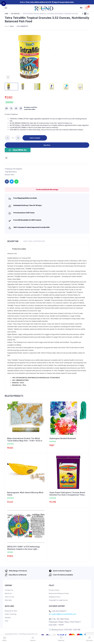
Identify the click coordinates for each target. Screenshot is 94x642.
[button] (8, 77)
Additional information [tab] (34, 241)
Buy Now (47, 145)
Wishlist (8, 617)
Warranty (8, 600)
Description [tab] (12, 241)
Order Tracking (10, 614)
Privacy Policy (54, 590)
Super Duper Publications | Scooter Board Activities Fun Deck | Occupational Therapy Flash (68, 493)
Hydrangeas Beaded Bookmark (62, 438)
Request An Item (11, 611)
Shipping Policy (54, 597)
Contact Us (9, 590)
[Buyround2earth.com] (43, 8)
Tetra (12, 175)
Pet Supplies (15, 14)
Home (6, 14)
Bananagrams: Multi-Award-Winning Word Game (25, 493)
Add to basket (35, 138)
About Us (8, 593)
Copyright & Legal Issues (58, 600)
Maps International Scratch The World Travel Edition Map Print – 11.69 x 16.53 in (24, 439)
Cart (6, 621)
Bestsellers (13, 172)
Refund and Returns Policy (59, 593)
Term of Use (9, 597)
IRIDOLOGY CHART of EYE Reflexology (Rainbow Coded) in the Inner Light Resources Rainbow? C (23, 548)
